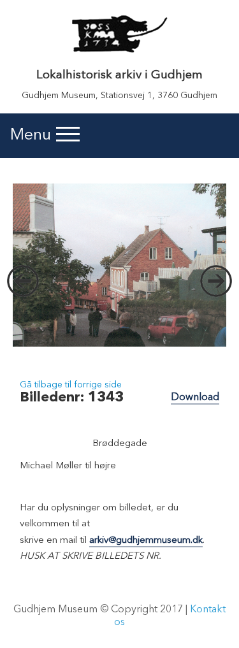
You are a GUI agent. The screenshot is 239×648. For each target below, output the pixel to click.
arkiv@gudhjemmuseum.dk (146, 540)
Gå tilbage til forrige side (71, 384)
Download (195, 397)
